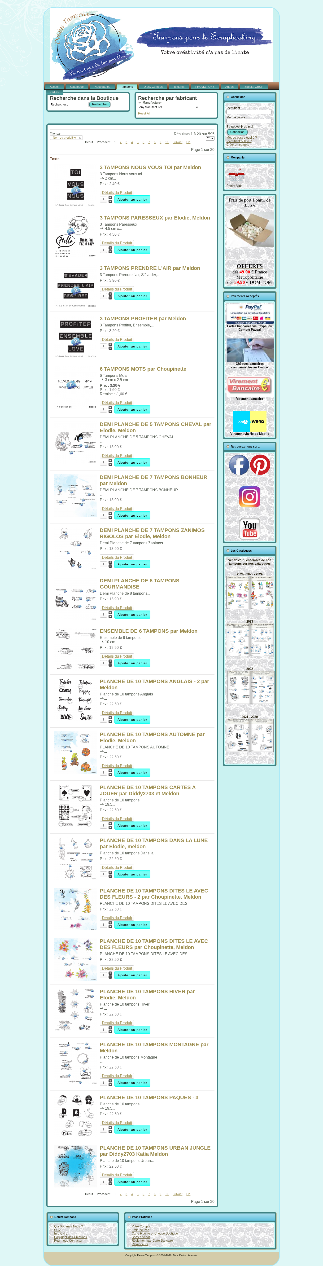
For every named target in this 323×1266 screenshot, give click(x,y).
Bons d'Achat (141, 1237)
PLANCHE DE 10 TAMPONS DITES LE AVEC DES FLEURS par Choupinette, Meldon (154, 944)
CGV (57, 1230)
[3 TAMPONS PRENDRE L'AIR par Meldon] (75, 306)
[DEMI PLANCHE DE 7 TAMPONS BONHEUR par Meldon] (75, 516)
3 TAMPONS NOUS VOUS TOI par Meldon (150, 167)
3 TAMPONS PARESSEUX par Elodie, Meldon (155, 218)
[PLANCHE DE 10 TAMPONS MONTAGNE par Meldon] (75, 1083)
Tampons (127, 86)
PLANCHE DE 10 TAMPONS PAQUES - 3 (149, 1097)
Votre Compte (141, 1226)
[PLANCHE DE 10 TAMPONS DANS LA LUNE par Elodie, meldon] (75, 879)
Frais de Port (140, 1230)
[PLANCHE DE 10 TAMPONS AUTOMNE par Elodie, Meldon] (75, 773)
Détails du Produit (117, 193)
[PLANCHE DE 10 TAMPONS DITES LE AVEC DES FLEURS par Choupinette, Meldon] (75, 979)
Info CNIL (60, 1233)
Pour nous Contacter (68, 1240)
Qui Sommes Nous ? (68, 1226)
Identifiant (233, 108)
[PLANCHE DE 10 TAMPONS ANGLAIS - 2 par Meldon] (75, 720)
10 (167, 142)
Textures (179, 86)
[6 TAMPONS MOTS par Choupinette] (75, 407)
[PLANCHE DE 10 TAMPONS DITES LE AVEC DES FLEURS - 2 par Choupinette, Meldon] (75, 929)
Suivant (177, 142)
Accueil (54, 86)
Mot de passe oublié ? (242, 137)
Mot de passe (236, 117)
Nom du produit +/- (65, 137)
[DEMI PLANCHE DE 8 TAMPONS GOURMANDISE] (75, 619)
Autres (229, 86)
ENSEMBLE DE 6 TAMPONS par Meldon (148, 631)
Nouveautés (102, 86)
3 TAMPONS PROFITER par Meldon (143, 318)
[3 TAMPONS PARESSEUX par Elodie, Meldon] (75, 256)
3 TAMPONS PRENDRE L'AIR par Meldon (150, 268)
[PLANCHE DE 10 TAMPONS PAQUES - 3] (75, 1136)
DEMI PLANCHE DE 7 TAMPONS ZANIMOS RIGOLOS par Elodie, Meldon (152, 533)
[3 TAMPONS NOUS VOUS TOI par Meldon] (75, 206)
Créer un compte (238, 144)
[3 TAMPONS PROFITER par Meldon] (75, 357)
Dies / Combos (153, 86)
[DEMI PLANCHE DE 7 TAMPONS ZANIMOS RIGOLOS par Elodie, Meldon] (75, 569)
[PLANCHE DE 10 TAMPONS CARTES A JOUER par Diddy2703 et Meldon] (75, 826)
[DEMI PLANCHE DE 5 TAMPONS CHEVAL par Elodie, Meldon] (75, 463)
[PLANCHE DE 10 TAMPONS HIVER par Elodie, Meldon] (75, 1030)
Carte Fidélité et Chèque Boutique (155, 1233)
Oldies (54, 92)
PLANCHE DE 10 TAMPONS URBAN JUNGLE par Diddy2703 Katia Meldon (155, 1151)
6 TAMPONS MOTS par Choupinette (143, 369)
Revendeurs (140, 1244)
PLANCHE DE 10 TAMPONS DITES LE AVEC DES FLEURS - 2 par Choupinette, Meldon (154, 894)
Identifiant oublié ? (239, 141)
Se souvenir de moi (240, 126)
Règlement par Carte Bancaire (152, 1240)
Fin (188, 142)
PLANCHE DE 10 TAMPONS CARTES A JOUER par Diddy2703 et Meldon (148, 790)
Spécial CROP (253, 86)
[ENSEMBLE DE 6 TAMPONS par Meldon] (75, 669)
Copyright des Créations (70, 1237)
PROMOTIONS (204, 86)
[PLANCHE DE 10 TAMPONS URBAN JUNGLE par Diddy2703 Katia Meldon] (75, 1186)
